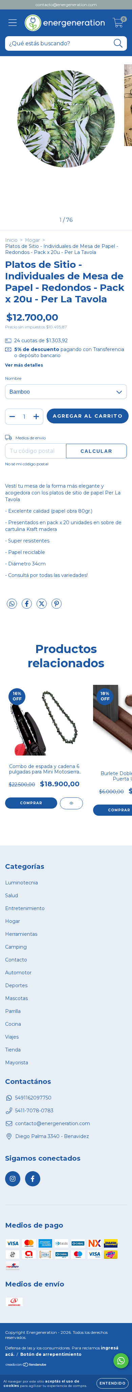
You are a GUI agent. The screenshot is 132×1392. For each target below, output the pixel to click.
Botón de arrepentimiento (51, 1354)
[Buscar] (118, 43)
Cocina (13, 1024)
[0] (118, 25)
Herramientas (21, 934)
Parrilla (13, 1011)
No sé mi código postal (26, 463)
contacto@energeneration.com (66, 4)
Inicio (11, 240)
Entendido (113, 1383)
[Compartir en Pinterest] (56, 607)
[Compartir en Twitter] (42, 607)
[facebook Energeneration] (32, 1178)
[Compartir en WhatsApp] (12, 604)
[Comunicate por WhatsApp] (121, 1360)
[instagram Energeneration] (12, 1178)
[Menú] (12, 23)
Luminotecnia (21, 883)
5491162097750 (33, 1098)
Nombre (13, 378)
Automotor (18, 973)
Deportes (16, 985)
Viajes (12, 1037)
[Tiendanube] (26, 1365)
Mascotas (16, 998)
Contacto (16, 960)
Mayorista (16, 1063)
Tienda (13, 1050)
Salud (11, 895)
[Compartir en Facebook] (27, 607)
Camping (16, 947)
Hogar (32, 240)
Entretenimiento (25, 908)
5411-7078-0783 (34, 1111)
